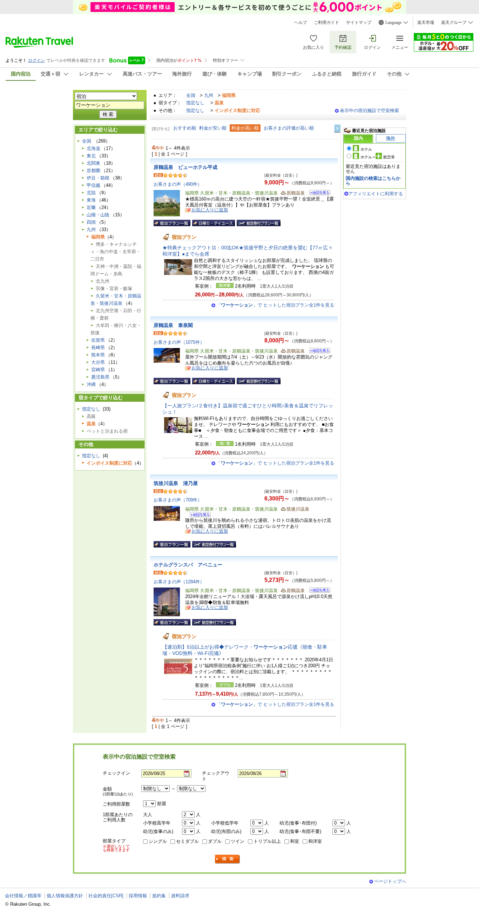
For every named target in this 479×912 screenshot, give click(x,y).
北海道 (93, 148)
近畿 (91, 207)
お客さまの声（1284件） (179, 581)
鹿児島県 (100, 377)
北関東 (93, 163)
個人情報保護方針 (65, 895)
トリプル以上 (267, 841)
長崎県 (98, 347)
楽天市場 (425, 22)
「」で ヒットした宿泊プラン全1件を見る (275, 305)
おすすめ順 (184, 128)
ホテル (366, 149)
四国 (91, 222)
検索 (227, 859)
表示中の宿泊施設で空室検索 (369, 110)
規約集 (159, 895)
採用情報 (138, 895)
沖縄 (91, 384)
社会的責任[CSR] (105, 895)
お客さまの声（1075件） (179, 342)
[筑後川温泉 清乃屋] (198, 515)
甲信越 (93, 185)
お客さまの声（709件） (178, 500)
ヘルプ (300, 22)
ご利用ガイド (326, 22)
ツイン (237, 841)
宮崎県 (98, 369)
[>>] (337, 128)
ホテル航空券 (377, 157)
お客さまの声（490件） (178, 184)
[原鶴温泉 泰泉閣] (317, 351)
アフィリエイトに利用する (375, 193)
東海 (91, 200)
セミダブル (187, 841)
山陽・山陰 (98, 214)
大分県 (98, 362)
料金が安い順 (213, 128)
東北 (91, 155)
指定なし (195, 102)
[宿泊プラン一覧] (172, 223)
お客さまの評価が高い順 (289, 128)
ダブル (215, 841)
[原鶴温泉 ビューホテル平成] (317, 193)
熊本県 (98, 354)
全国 (190, 95)
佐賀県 (98, 340)
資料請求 (180, 895)
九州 (208, 95)
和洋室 (315, 841)
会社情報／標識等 (23, 895)
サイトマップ (358, 22)
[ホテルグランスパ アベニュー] (317, 591)
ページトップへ (390, 881)
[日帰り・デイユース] (213, 223)
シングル (158, 841)
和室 (294, 841)
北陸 (91, 192)
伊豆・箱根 (98, 178)
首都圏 (93, 170)
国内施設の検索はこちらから (373, 181)
